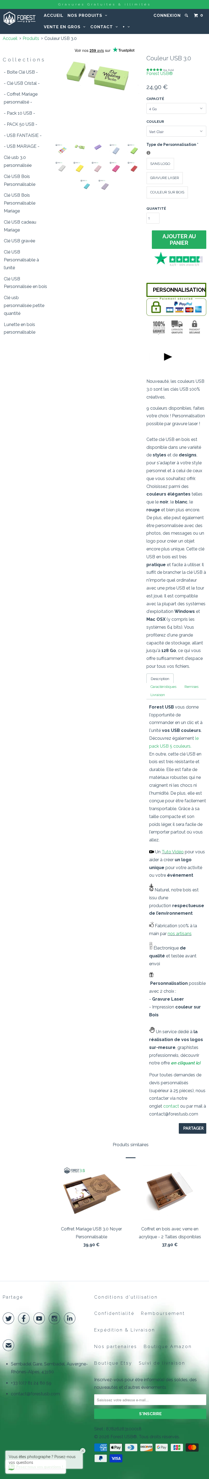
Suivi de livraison (162, 1363)
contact (171, 1106)
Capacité (155, 99)
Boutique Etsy (113, 1363)
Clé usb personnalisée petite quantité (24, 305)
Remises (191, 687)
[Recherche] (187, 15)
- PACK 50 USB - (20, 124)
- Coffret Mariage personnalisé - (21, 98)
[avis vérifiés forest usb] (179, 265)
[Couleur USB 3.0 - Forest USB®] (98, 76)
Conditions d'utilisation (126, 1297)
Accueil (53, 15)
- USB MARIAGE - (21, 146)
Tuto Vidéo (173, 851)
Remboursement (163, 1313)
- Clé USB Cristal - (22, 83)
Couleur (155, 122)
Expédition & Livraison (124, 1330)
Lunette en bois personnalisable (19, 328)
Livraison (157, 695)
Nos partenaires (115, 1346)
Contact (103, 26)
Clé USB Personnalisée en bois (25, 282)
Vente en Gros (63, 26)
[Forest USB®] (19, 18)
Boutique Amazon (168, 1346)
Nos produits (86, 15)
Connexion (167, 15)
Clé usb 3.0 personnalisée (18, 161)
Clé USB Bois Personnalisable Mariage (19, 203)
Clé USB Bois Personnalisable (19, 180)
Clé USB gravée (19, 240)
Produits (31, 38)
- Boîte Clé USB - (21, 72)
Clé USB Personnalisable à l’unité (21, 259)
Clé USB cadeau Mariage (20, 226)
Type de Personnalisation (172, 144)
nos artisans (180, 933)
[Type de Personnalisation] (148, 153)
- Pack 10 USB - (19, 113)
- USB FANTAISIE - (23, 135)
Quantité (156, 208)
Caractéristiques (163, 687)
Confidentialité (114, 1313)
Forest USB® (159, 73)
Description (160, 679)
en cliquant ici (185, 1063)
